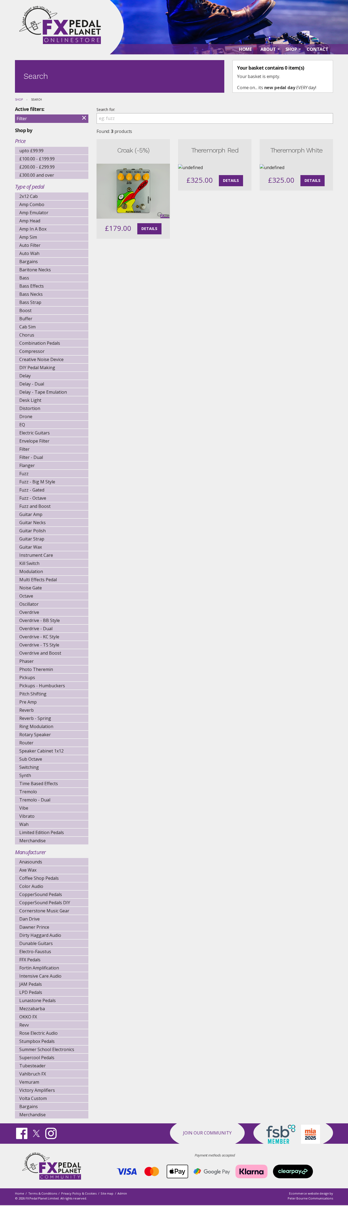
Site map (107, 1193)
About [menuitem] (268, 49)
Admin (122, 1193)
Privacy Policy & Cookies (79, 1193)
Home (19, 1193)
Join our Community (207, 1133)
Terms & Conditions (42, 1193)
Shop (19, 99)
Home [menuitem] (245, 49)
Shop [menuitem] (291, 49)
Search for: (106, 109)
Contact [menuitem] (317, 49)
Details (149, 228)
